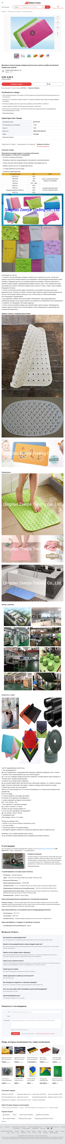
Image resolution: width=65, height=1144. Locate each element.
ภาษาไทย (34, 1132)
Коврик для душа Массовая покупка (44, 1118)
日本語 (28, 1131)
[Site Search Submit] (47, 7)
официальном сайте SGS (45, 848)
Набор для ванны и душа (25, 1118)
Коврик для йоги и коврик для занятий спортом (9, 1100)
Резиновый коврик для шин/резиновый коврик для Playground (9, 1097)
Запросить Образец (33, 88)
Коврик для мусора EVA (8, 1094)
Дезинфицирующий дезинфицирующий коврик (40, 1097)
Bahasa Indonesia (54, 1132)
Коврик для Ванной (27, 11)
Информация (35, 1128)
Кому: (8, 1016)
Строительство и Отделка (14, 11)
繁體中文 (23, 1131)
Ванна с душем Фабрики (9, 1118)
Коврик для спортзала (22, 1097)
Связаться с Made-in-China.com (52, 1126)
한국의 (13, 1132)
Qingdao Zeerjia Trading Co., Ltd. (13, 70)
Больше (4, 1121)
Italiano (57, 1131)
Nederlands (23, 1132)
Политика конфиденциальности (35, 1126)
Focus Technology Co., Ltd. (31, 1135)
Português (51, 1131)
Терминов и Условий (57, 1138)
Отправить (15, 1033)
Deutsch (45, 1131)
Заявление (7, 1126)
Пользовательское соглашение (19, 1126)
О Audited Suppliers (26, 1128)
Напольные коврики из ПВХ (55, 1094)
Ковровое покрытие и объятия (55, 1097)
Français (33, 1131)
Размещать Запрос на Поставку (45, 1033)
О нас (1, 1126)
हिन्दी (29, 1132)
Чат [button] (49, 84)
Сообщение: (7, 1020)
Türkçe (40, 1132)
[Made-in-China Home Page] (33, 2)
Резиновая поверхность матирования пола (28, 1094)
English (11, 1131)
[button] (2, 2)
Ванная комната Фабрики (26, 1114)
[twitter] (51, 1128)
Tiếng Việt (45, 1132)
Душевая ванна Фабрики (42, 1114)
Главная (4, 11)
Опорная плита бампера (38, 1100)
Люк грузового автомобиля (39, 1094)
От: (9, 1012)
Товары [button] (16, 7)
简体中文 (17, 1131)
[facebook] (48, 1128)
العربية (18, 1132)
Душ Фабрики (6, 1114)
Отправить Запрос (17, 84)
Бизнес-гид (42, 1128)
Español (39, 1131)
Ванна (14, 1114)
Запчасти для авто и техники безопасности (28, 1100)
